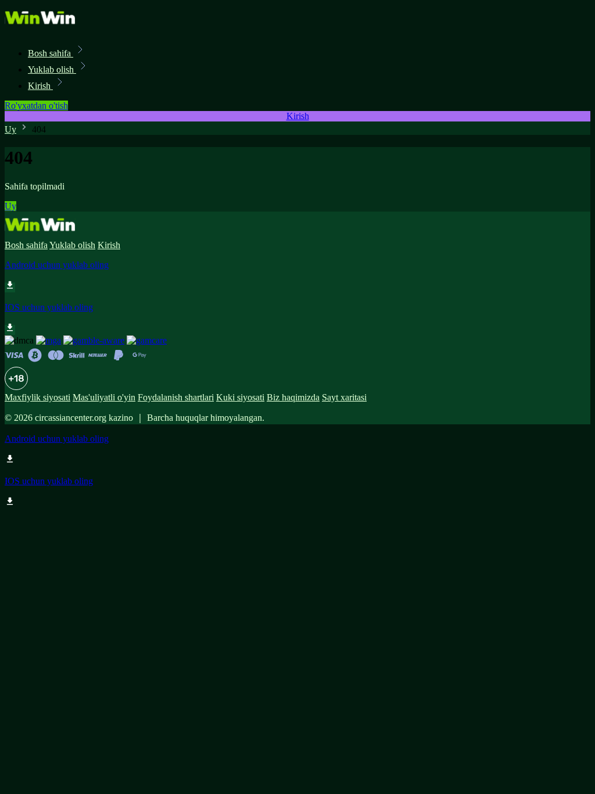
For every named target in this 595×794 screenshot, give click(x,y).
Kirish (40, 86)
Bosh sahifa (50, 53)
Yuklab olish (52, 69)
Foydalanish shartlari (176, 397)
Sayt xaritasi (344, 397)
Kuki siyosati (240, 397)
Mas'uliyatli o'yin (104, 397)
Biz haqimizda (293, 397)
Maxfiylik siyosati (37, 397)
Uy (10, 129)
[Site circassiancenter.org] (44, 28)
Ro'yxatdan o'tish (36, 105)
